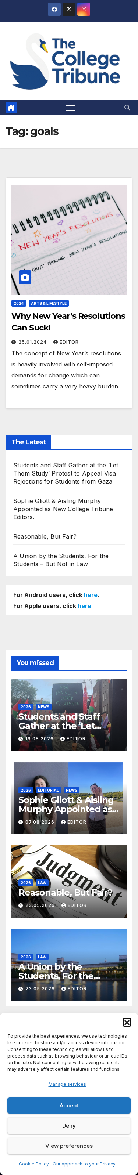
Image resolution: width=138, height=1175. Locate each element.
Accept (69, 1105)
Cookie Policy (34, 1164)
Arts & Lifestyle (49, 303)
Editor (69, 342)
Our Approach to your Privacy (84, 1164)
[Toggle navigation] (71, 107)
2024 (19, 303)
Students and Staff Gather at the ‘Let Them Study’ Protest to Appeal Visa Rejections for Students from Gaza (65, 473)
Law (42, 883)
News (43, 707)
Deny (69, 1125)
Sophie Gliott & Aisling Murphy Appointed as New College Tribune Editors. (63, 509)
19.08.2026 (40, 738)
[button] (127, 1022)
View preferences (69, 1145)
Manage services (67, 1084)
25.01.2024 (33, 342)
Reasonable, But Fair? (45, 536)
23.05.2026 (40, 905)
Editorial (48, 790)
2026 (26, 707)
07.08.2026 (40, 822)
